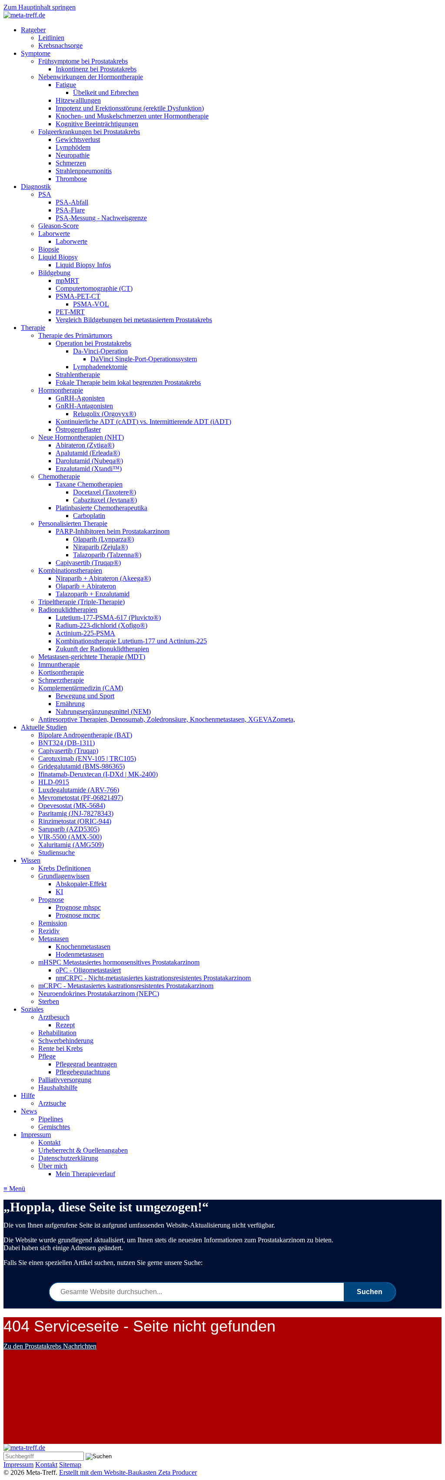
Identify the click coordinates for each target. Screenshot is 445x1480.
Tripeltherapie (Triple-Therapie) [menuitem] (81, 601)
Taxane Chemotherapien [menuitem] (89, 484)
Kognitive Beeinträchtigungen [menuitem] (97, 124)
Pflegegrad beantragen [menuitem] (86, 1064)
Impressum (18, 1464)
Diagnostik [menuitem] (36, 186)
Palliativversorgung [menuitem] (64, 1079)
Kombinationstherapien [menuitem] (70, 570)
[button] (49, 1346)
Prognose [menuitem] (51, 899)
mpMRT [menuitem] (67, 280)
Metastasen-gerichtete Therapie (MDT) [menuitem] (91, 656)
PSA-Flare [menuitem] (70, 210)
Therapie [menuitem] (33, 327)
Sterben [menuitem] (48, 1001)
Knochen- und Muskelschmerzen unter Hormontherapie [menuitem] (132, 116)
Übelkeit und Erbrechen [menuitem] (106, 92)
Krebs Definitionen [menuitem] (64, 868)
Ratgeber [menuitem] (33, 30)
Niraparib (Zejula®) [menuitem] (100, 547)
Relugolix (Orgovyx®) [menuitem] (104, 413)
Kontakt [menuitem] (49, 1142)
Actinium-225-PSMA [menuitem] (85, 633)
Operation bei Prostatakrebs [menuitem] (93, 343)
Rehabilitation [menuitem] (57, 1032)
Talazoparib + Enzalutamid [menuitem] (93, 594)
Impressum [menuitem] (36, 1134)
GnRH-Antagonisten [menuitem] (84, 406)
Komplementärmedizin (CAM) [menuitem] (80, 688)
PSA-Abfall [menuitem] (72, 202)
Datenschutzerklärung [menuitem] (68, 1158)
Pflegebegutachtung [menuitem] (83, 1072)
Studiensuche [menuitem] (56, 852)
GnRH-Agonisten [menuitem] (80, 398)
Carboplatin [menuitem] (89, 515)
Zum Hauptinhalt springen (39, 7)
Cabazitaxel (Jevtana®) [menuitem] (105, 500)
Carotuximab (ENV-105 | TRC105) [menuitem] (87, 758)
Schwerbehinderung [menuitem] (65, 1040)
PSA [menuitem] (44, 194)
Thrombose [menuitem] (71, 178)
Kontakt (46, 1464)
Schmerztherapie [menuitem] (61, 680)
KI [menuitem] (59, 891)
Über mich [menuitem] (52, 1166)
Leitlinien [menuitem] (51, 37)
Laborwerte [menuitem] (54, 233)
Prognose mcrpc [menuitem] (78, 915)
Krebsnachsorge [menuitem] (60, 45)
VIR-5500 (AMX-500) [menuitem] (70, 837)
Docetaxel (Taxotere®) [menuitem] (104, 492)
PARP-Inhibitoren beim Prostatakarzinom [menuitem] (112, 531)
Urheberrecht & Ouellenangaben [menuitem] (83, 1150)
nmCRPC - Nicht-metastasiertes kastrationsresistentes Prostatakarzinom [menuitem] (153, 978)
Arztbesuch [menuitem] (54, 1017)
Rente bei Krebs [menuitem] (60, 1048)
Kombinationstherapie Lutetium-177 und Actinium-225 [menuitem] (131, 641)
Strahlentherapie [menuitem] (78, 374)
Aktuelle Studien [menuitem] (44, 727)
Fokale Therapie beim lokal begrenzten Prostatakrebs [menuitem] (128, 382)
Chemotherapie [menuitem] (59, 476)
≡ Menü (14, 1188)
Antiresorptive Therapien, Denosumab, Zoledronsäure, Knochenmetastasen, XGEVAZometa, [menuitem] (166, 719)
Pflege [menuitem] (47, 1056)
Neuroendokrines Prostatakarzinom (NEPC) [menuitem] (98, 993)
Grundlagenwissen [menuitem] (64, 876)
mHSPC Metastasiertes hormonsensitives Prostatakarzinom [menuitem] (118, 962)
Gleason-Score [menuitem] (58, 225)
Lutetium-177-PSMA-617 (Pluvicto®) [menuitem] (108, 617)
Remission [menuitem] (52, 923)
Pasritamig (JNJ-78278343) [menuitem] (75, 813)
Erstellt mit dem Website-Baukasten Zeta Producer (128, 1472)
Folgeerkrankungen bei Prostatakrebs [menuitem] (89, 131)
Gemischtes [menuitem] (54, 1126)
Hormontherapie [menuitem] (60, 390)
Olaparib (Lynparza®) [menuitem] (103, 539)
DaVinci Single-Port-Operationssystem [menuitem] (143, 359)
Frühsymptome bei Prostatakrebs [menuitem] (83, 61)
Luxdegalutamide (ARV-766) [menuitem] (78, 790)
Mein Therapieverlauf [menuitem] (85, 1173)
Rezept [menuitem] (65, 1025)
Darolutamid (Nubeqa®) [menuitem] (89, 460)
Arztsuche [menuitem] (52, 1103)
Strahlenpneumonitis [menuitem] (84, 171)
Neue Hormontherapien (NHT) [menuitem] (81, 437)
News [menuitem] (29, 1111)
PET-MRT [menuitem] (70, 312)
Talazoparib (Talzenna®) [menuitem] (107, 554)
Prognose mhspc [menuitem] (78, 907)
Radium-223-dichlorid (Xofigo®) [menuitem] (101, 625)
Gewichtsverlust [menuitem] (78, 139)
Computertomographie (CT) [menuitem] (94, 288)
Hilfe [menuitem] (28, 1095)
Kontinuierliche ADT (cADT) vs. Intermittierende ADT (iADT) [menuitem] (143, 421)
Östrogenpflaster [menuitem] (78, 429)
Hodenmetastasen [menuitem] (80, 954)
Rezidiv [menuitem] (49, 931)
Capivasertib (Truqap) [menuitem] (68, 750)
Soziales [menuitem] (32, 1009)
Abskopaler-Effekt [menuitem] (81, 884)
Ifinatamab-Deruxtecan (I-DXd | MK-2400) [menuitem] (98, 774)
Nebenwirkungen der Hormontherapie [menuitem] (90, 77)
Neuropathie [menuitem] (73, 155)
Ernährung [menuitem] (70, 703)
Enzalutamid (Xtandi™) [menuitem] (89, 468)
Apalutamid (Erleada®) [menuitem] (88, 453)
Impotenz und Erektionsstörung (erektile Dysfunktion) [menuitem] (130, 108)
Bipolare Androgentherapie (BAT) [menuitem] (85, 735)
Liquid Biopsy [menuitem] (58, 257)
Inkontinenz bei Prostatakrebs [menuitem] (96, 69)
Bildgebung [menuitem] (54, 272)
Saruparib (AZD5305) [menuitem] (69, 829)
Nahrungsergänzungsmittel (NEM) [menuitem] (103, 711)
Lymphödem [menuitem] (73, 147)
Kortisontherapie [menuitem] (61, 672)
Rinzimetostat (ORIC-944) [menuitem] (74, 821)
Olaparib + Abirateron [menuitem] (86, 586)
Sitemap (70, 1464)
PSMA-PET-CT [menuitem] (78, 296)
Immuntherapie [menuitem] (59, 664)
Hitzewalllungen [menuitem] (78, 100)
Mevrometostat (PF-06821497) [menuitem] (80, 797)
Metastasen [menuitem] (53, 938)
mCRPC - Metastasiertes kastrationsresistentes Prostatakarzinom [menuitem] (125, 985)
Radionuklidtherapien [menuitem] (67, 609)
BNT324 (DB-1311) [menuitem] (66, 743)
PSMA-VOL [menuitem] (91, 304)
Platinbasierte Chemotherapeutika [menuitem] (101, 507)
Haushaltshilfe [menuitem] (57, 1087)
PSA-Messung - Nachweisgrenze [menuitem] (101, 218)
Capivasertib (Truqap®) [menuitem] (88, 562)
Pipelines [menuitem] (50, 1119)
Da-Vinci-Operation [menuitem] (100, 351)
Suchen (369, 1291)
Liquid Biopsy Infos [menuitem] (83, 265)
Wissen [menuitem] (30, 860)
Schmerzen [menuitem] (71, 163)
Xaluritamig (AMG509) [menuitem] (71, 844)
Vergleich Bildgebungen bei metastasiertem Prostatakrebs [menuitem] (134, 319)
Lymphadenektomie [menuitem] (100, 366)
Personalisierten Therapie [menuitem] (72, 523)
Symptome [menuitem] (35, 53)
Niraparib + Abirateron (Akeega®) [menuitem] (103, 578)
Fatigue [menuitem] (66, 84)
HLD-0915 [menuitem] (53, 782)
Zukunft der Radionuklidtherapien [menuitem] (102, 649)
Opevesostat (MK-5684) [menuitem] (71, 805)
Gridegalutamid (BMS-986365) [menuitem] (81, 766)
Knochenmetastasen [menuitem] (83, 946)
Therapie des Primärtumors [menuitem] (75, 335)
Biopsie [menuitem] (48, 249)
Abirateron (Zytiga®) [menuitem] (85, 445)
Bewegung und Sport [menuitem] (85, 696)
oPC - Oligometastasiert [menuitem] (88, 970)
